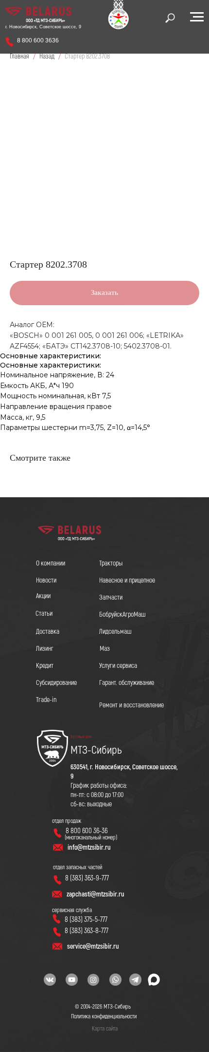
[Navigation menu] (197, 17)
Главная (19, 56)
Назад (47, 56)
